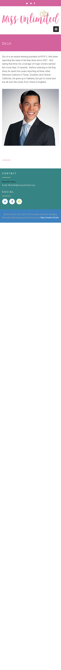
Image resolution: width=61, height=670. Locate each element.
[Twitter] (27, 3)
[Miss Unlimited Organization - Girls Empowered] (30, 20)
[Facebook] (34, 3)
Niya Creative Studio (50, 217)
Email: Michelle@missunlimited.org (18, 185)
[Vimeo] (31, 3)
